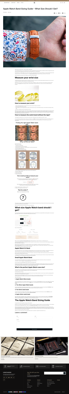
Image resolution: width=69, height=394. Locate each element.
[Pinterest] (4, 380)
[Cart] (64, 2)
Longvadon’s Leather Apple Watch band (25, 240)
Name (17, 316)
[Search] (62, 2)
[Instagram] (4, 377)
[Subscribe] (64, 373)
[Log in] (61, 2)
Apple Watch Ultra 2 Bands (33, 305)
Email (35, 316)
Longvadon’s (20, 83)
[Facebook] (6, 377)
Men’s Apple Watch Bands (18, 245)
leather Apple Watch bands (33, 73)
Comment (18, 319)
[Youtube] (9, 377)
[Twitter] (11, 377)
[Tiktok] (14, 377)
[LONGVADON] (34, 3)
